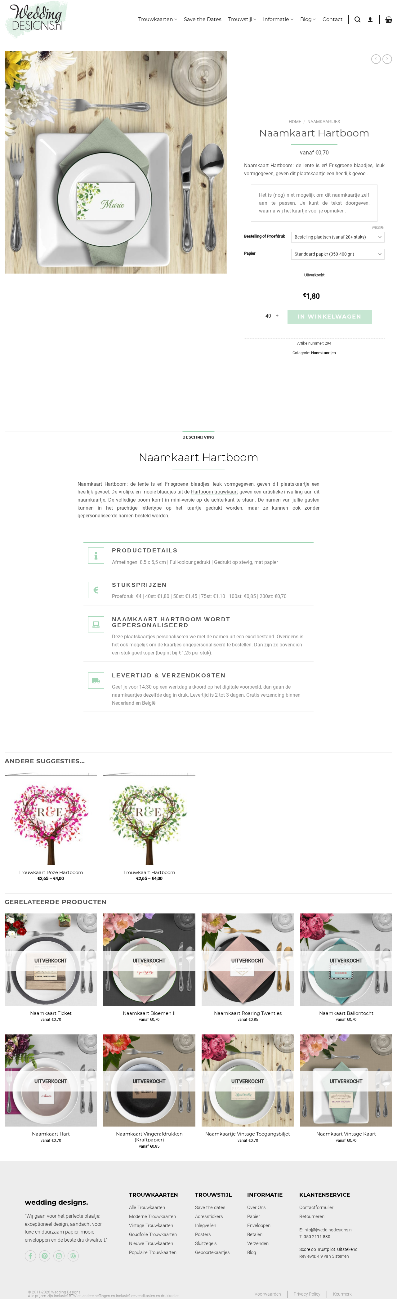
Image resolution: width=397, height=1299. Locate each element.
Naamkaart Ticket (51, 1013)
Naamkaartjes (323, 121)
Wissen (378, 228)
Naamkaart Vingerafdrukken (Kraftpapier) (149, 1137)
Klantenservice (324, 1195)
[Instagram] (59, 1255)
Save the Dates (202, 19)
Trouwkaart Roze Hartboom (51, 872)
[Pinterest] (44, 1255)
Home (295, 121)
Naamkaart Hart (51, 1134)
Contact (333, 19)
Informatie (276, 19)
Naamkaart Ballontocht (346, 1013)
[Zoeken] (357, 19)
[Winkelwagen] (388, 19)
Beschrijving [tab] (198, 437)
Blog (306, 19)
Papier (250, 253)
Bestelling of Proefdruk (264, 236)
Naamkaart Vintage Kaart (346, 1134)
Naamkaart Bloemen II (149, 1013)
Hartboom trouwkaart (214, 492)
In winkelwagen (330, 316)
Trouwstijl (240, 19)
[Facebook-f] (30, 1255)
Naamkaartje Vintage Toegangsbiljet (247, 1134)
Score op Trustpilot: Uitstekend (328, 1249)
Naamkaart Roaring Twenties (248, 1013)
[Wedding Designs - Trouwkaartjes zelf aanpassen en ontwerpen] (36, 19)
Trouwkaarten (155, 19)
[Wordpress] (73, 1255)
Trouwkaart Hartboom (149, 872)
